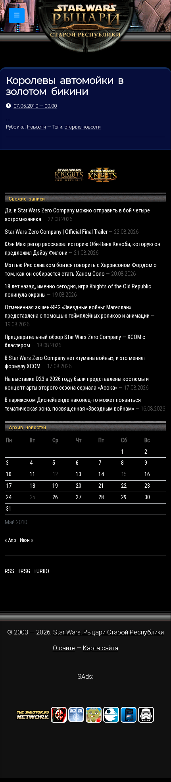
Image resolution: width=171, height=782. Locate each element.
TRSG (24, 571)
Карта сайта (100, 648)
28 (101, 497)
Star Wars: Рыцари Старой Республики (108, 632)
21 (101, 486)
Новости (36, 127)
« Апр (10, 540)
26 (55, 497)
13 (78, 474)
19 (55, 486)
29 (124, 497)
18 (32, 486)
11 (32, 474)
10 (9, 474)
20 (78, 486)
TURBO (41, 571)
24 (9, 497)
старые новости (83, 127)
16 (147, 474)
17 (9, 486)
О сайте (64, 648)
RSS (9, 571)
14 (101, 474)
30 (147, 497)
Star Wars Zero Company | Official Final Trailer (56, 232)
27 (78, 497)
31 (9, 509)
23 (147, 486)
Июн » (26, 540)
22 (124, 486)
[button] (17, 15)
